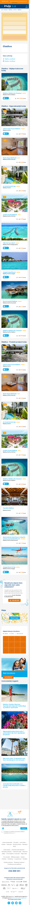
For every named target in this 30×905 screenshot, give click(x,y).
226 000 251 (14, 871)
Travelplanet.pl (23, 898)
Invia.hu (16, 898)
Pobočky (4, 859)
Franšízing (10, 859)
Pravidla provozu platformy (14, 864)
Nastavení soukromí (19, 862)
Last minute (23, 842)
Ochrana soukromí (8, 862)
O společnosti (18, 859)
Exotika (4, 844)
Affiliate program (15, 857)
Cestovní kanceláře (7, 842)
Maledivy (10, 9)
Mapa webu (24, 853)
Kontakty (25, 859)
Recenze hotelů (17, 844)
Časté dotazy (7, 849)
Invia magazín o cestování (13, 853)
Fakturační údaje (17, 851)
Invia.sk (13, 898)
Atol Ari (15, 9)
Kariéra (23, 857)
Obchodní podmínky (7, 851)
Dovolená (6, 9)
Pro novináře (6, 857)
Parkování (9, 844)
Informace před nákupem (18, 849)
